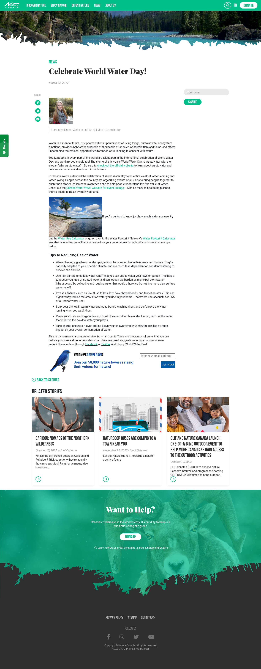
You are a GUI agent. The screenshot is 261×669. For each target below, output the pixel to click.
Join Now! (168, 364)
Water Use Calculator (71, 238)
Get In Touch (148, 617)
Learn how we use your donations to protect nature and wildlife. (133, 547)
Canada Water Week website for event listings (95, 188)
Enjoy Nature (58, 5)
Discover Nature (36, 5)
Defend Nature (80, 5)
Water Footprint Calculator (159, 238)
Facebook (91, 344)
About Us (110, 5)
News (97, 5)
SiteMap (132, 617)
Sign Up (192, 102)
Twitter (105, 344)
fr (235, 5)
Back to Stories (47, 380)
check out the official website (115, 165)
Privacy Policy (114, 617)
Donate (248, 6)
